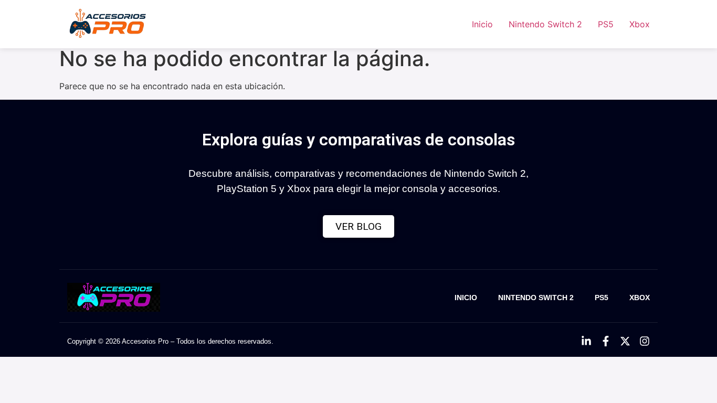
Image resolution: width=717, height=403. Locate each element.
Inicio (482, 24)
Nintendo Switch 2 (545, 24)
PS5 (606, 24)
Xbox (639, 24)
